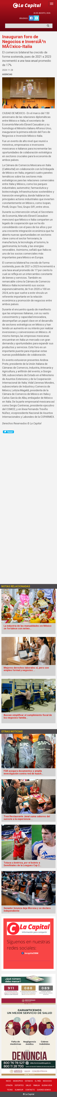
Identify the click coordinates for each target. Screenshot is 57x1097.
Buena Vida (47, 1085)
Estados (29, 1081)
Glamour (19, 1090)
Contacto (30, 1090)
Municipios (18, 1081)
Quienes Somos (44, 1090)
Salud (28, 1085)
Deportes (19, 1085)
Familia (36, 1085)
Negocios (47, 1081)
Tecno (10, 1090)
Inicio (8, 1081)
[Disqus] (28, 470)
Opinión (9, 1085)
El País (38, 1081)
